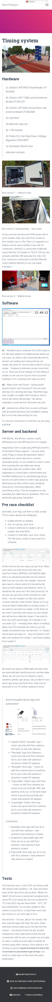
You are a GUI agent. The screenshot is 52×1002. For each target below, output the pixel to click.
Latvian (31, 2)
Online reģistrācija (27, 974)
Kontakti (16, 995)
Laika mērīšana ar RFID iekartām (27, 988)
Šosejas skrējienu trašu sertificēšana (27, 981)
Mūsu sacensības (35, 995)
